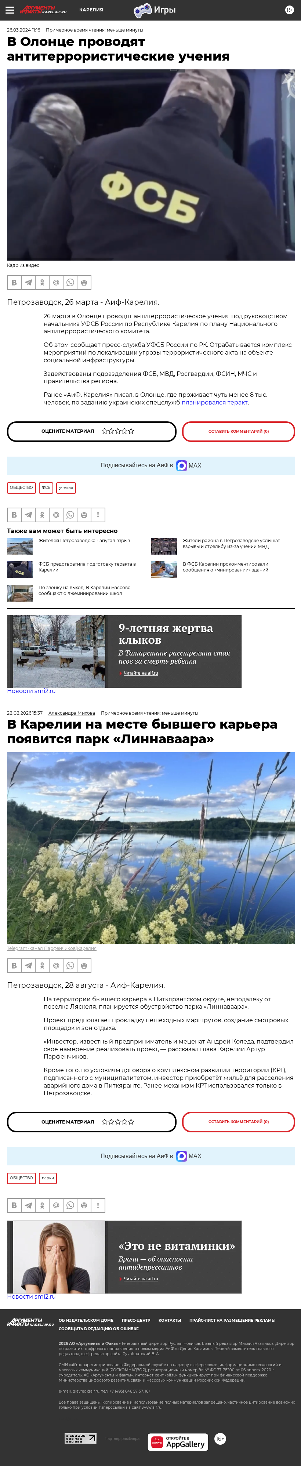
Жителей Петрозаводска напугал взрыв (84, 540)
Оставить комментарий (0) (238, 431)
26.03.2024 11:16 (23, 30)
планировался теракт (215, 402)
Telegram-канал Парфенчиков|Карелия (52, 948)
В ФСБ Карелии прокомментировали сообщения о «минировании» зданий (225, 567)
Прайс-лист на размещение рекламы (232, 1320)
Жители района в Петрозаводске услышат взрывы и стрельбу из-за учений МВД (231, 543)
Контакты (170, 1320)
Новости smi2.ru (31, 690)
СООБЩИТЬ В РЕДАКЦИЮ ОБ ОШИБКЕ (99, 1329)
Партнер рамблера (122, 1438)
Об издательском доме (86, 1320)
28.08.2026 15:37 (25, 713)
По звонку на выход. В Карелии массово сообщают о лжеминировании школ (85, 590)
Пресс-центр (136, 1320)
